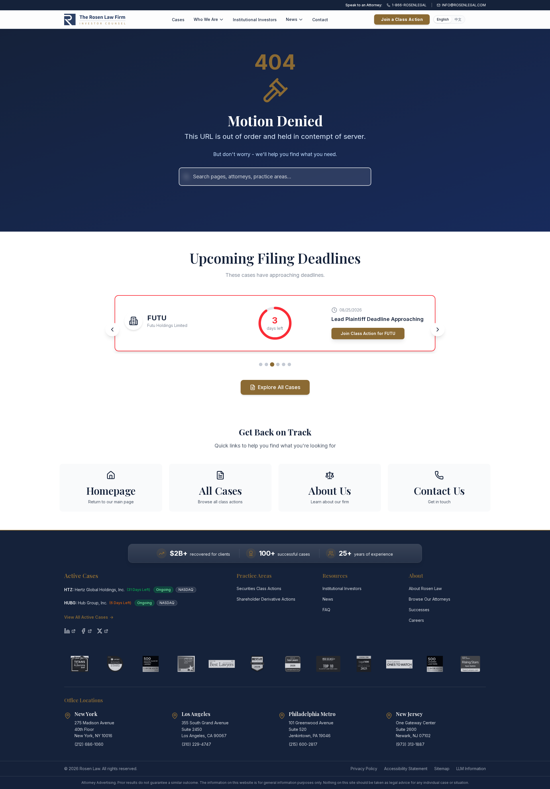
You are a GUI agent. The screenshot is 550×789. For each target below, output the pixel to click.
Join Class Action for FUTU (368, 333)
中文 (458, 19)
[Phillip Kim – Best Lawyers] (221, 664)
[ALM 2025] (186, 664)
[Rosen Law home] (94, 19)
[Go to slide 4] (278, 364)
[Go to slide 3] (272, 364)
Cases (178, 19)
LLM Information (471, 768)
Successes (419, 609)
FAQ (326, 609)
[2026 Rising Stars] (115, 664)
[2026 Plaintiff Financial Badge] (150, 664)
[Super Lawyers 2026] (292, 664)
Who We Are (206, 19)
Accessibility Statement (405, 768)
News (291, 19)
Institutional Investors (255, 19)
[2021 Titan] (79, 664)
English (443, 19)
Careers (416, 620)
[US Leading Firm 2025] (363, 664)
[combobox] (275, 176)
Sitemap (441, 768)
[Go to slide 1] (260, 364)
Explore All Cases (279, 387)
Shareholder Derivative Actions (266, 599)
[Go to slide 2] (266, 364)
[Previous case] (112, 329)
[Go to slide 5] (283, 364)
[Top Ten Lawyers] (328, 664)
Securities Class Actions (259, 588)
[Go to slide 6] (289, 364)
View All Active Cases (88, 617)
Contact (320, 19)
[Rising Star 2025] (470, 664)
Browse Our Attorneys (429, 599)
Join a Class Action (402, 19)
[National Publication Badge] (257, 664)
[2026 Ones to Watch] (399, 664)
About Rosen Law (425, 588)
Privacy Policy (364, 768)
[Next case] (438, 329)
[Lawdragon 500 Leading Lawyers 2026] (434, 664)
